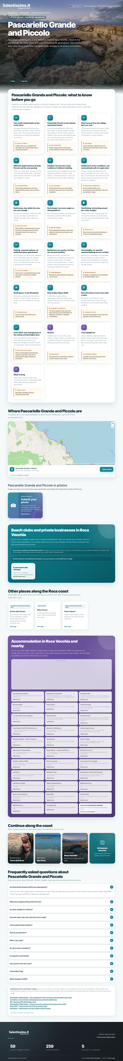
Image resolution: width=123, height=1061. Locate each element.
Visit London (111, 1058)
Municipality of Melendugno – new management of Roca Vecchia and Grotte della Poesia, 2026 (41, 997)
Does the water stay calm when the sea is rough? (28, 917)
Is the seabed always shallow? (21, 925)
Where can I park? (16, 940)
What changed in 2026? (19, 979)
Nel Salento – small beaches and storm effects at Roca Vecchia (30, 1008)
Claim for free (16, 699)
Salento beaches (90, 6)
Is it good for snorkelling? (19, 956)
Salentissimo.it (12, 13)
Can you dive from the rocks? (21, 964)
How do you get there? (18, 933)
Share (13, 81)
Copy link (24, 81)
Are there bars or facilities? (20, 948)
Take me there (107, 469)
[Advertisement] (61, 63)
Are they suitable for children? (21, 909)
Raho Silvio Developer (93, 1058)
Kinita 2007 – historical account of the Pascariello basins (28, 1006)
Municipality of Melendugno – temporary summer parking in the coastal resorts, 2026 (38, 1004)
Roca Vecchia (24, 13)
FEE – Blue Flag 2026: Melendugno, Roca (23, 1002)
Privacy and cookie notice (106, 1037)
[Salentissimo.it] (17, 6)
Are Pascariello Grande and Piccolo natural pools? (28, 887)
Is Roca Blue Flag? (16, 971)
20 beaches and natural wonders (109, 6)
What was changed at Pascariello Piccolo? (26, 902)
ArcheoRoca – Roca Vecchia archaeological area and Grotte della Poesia (33, 1000)
